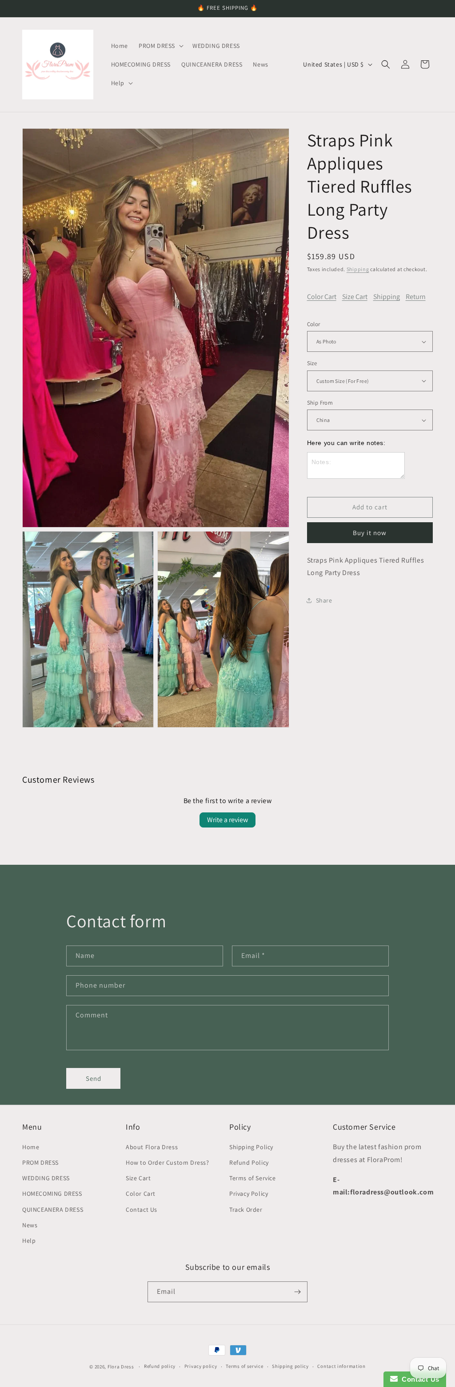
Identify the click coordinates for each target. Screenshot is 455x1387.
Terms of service (244, 1366)
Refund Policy (249, 1162)
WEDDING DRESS (46, 1178)
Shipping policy (290, 1366)
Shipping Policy (251, 1147)
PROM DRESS (40, 1162)
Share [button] (324, 600)
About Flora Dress (152, 1147)
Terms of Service (252, 1178)
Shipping (358, 269)
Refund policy (160, 1366)
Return (416, 296)
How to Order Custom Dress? (167, 1162)
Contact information (341, 1366)
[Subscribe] (297, 1291)
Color (313, 324)
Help (29, 1241)
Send (93, 1078)
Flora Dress (121, 1366)
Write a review (227, 819)
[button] (160, 45)
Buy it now (370, 532)
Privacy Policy (248, 1194)
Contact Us (141, 1210)
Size (312, 363)
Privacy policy (200, 1366)
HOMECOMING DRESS (52, 1194)
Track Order (246, 1210)
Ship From (320, 402)
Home (30, 1147)
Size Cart (354, 296)
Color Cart (321, 296)
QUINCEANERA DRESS (52, 1210)
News (29, 1225)
